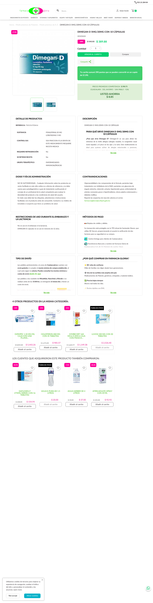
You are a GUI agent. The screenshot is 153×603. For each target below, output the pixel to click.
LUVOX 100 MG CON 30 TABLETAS (102, 335)
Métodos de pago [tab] (93, 217)
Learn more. (18, 590)
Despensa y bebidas (121, 17)
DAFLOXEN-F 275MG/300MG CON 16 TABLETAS (24, 393)
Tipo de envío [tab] (23, 259)
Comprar (125, 54)
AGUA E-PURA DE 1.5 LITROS (50, 392)
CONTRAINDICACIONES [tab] (95, 177)
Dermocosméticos (81, 17)
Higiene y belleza (96, 17)
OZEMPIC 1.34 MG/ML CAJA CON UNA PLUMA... (25, 336)
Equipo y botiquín (66, 17)
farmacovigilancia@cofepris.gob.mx (97, 201)
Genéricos (34, 17)
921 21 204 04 (142, 2)
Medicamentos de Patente (19, 17)
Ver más (113, 153)
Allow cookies (32, 596)
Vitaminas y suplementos (49, 17)
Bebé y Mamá (108, 17)
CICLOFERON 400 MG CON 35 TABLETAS (50, 335)
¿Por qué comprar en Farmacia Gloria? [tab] (106, 259)
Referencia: (20, 125)
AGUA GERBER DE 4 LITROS (76, 392)
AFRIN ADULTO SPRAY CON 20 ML (102, 392)
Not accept (13, 596)
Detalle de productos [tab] (29, 119)
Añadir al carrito (93, 54)
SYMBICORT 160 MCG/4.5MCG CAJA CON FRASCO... (76, 336)
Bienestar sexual (136, 17)
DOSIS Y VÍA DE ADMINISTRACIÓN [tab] (33, 177)
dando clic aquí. (35, 274)
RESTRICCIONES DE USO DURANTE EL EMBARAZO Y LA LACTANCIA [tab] (42, 218)
